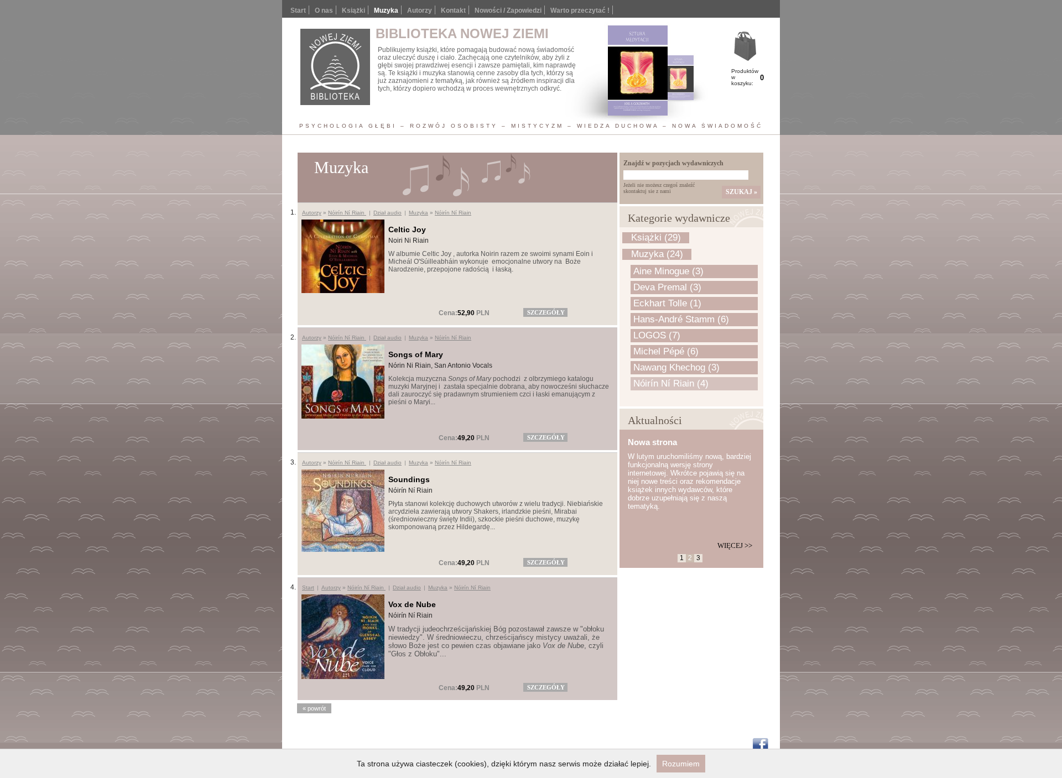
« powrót (314, 708)
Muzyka (418, 213)
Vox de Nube (412, 604)
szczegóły (546, 312)
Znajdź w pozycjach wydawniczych (673, 163)
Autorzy (419, 10)
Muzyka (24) (657, 254)
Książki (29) (656, 237)
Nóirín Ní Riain (347, 213)
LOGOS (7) (656, 335)
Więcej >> (734, 545)
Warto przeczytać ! (580, 10)
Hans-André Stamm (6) (681, 319)
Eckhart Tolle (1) (667, 303)
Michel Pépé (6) (666, 351)
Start (298, 10)
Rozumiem (681, 763)
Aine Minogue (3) (668, 271)
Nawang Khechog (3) (676, 367)
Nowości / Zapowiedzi (508, 10)
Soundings (409, 479)
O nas (324, 10)
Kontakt (453, 10)
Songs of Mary (415, 354)
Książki (353, 10)
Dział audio (387, 213)
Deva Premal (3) (667, 287)
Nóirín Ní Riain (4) (671, 383)
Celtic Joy (407, 229)
